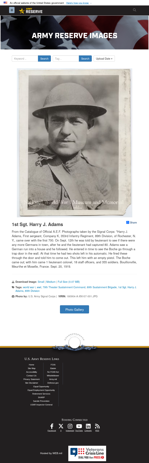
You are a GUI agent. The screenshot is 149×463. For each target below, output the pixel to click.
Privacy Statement (31, 379)
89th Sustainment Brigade (102, 287)
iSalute (53, 368)
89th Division (32, 291)
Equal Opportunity (41, 386)
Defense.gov (53, 383)
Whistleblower (53, 376)
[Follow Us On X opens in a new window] (60, 427)
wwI (39, 287)
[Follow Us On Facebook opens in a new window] (51, 427)
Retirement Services (41, 394)
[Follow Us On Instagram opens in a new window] (69, 427)
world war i (29, 287)
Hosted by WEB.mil (51, 453)
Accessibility (31, 372)
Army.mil (53, 379)
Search (44, 58)
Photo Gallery (74, 309)
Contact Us (32, 376)
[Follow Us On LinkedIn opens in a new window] (88, 427)
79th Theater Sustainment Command (64, 287)
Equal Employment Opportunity (41, 390)
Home (31, 365)
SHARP (41, 397)
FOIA (53, 365)
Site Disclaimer (31, 383)
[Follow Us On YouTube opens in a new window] (79, 427)
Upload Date (103, 58)
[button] (79, 3)
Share (133, 222)
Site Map (31, 368)
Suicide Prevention (41, 401)
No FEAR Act (53, 372)
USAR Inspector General (41, 405)
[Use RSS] (97, 427)
